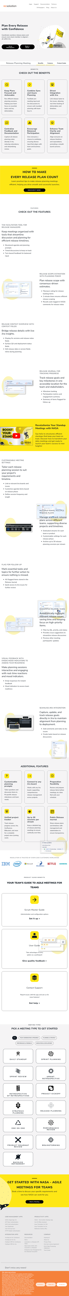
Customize (40, 1284)
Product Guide (61, 63)
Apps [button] (30, 4)
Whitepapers (41, 7)
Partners (54, 4)
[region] (34, 1283)
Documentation (45, 4)
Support (36, 4)
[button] (16, 436)
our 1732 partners (11, 1273)
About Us (54, 7)
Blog (47, 7)
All (15, 1037)
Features (50, 63)
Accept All (62, 1284)
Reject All (50, 1284)
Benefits (40, 63)
